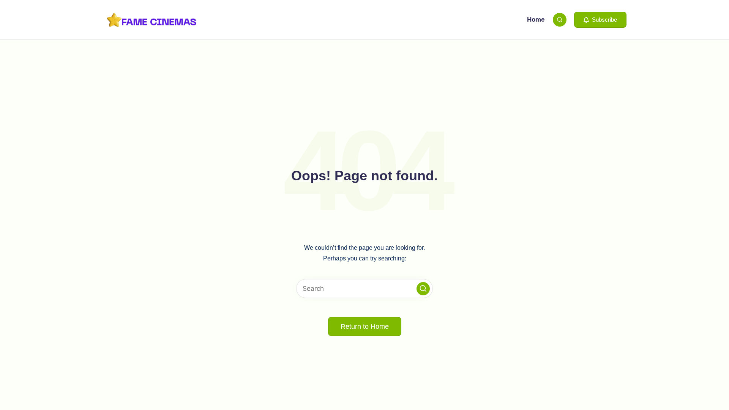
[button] (600, 20)
